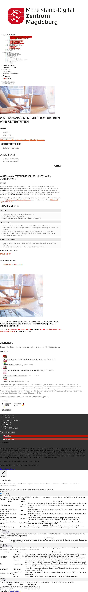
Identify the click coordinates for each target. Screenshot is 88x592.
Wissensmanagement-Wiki (11, 161)
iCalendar (26, 140)
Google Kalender (17, 140)
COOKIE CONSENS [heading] (4, 442)
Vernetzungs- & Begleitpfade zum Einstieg (17, 59)
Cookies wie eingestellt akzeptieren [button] (27, 461)
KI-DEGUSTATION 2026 (10, 365)
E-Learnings (10, 63)
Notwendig (5, 493)
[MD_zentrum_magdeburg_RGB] (41, 31)
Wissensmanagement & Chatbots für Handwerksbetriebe (21, 359)
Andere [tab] (2, 578)
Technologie (10, 36)
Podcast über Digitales (12, 55)
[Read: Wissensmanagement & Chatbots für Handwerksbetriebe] (5, 358)
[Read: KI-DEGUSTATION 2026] (5, 363)
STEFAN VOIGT (5, 254)
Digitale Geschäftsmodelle (11, 159)
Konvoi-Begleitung (11, 62)
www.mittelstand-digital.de (38, 397)
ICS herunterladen (6, 140)
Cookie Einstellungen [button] (6, 465)
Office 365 (33, 140)
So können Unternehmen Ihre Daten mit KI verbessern (21, 370)
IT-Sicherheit (10, 50)
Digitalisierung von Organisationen (15, 40)
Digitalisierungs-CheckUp (13, 53)
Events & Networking (12, 57)
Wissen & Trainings (11, 56)
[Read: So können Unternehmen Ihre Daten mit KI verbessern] (5, 368)
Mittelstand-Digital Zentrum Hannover (18, 200)
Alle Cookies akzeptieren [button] (8, 461)
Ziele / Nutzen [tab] (5, 222)
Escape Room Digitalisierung (14, 58)
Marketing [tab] (3, 544)
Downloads (9, 64)
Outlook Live (41, 140)
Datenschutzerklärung (7, 469)
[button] (7, 436)
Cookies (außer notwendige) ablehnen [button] (26, 465)
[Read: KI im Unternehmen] (5, 379)
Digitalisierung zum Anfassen (14, 54)
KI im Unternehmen (9, 381)
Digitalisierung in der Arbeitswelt (15, 45)
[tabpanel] (44, 512)
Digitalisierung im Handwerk (13, 49)
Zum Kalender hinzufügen (7, 138)
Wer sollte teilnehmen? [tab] (8, 239)
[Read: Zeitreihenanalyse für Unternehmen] (5, 374)
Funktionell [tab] (3, 530)
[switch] (0, 531)
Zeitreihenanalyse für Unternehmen (15, 376)
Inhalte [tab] (2, 211)
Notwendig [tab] (3, 491)
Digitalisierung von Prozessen (14, 44)
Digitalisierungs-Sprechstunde (14, 60)
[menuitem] (42, 42)
